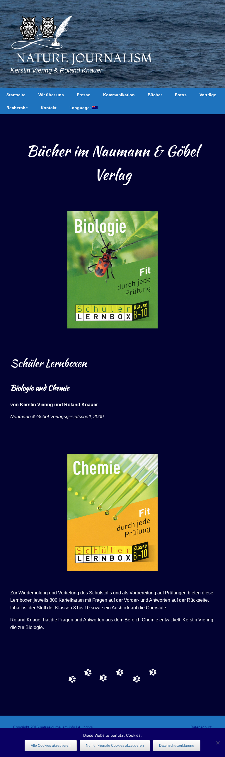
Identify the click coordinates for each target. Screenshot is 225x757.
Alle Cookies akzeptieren (51, 745)
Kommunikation (119, 94)
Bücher (155, 94)
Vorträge (208, 94)
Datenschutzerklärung (176, 745)
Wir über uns (51, 94)
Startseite (15, 94)
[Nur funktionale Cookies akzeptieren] (218, 743)
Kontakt (49, 107)
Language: (80, 107)
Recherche (17, 107)
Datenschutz (201, 727)
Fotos (181, 94)
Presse (83, 94)
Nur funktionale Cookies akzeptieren (115, 745)
